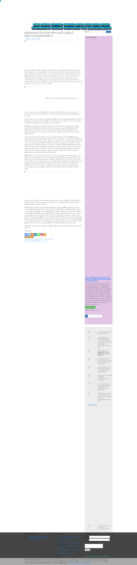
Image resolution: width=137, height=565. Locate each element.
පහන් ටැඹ (96, 25)
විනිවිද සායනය (69, 25)
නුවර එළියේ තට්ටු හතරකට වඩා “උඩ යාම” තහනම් (38, 239)
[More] (44, 234)
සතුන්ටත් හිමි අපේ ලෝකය (41, 28)
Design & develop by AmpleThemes (80, 563)
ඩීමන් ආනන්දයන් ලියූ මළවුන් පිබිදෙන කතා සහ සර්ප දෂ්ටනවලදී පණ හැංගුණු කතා (105, 361)
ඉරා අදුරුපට (105, 25)
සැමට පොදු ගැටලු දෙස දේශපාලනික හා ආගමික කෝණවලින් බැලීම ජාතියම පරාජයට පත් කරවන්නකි (104, 387)
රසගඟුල (88, 25)
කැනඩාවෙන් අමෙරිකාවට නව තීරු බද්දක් (69, 542)
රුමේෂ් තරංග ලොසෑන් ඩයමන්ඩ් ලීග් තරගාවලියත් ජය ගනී (104, 527)
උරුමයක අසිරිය (57, 28)
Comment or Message (92, 542)
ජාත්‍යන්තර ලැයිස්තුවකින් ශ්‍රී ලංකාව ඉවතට (36, 241)
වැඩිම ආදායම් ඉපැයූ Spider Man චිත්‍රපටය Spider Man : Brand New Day (104, 353)
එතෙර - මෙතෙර (57, 25)
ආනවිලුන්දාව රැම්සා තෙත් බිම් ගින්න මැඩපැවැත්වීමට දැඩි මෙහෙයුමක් (105, 378)
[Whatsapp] (38, 234)
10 (98, 316)
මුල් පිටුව (37, 25)
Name (87, 537)
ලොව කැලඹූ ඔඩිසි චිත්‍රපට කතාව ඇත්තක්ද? (105, 332)
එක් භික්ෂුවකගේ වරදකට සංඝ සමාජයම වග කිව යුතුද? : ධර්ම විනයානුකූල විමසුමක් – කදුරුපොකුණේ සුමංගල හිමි (105, 397)
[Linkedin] (35, 234)
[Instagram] (41, 234)
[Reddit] (32, 234)
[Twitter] (29, 234)
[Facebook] (26, 234)
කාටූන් (84, 28)
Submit (87, 550)
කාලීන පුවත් (45, 25)
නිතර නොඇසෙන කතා (72, 28)
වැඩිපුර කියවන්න (90, 307)
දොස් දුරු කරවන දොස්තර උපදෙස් (99, 28)
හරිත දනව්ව (80, 25)
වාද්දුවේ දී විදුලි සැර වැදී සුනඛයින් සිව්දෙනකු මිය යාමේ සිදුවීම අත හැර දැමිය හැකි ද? (104, 369)
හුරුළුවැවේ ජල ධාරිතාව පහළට (66, 554)
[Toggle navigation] (28, 21)
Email (87, 540)
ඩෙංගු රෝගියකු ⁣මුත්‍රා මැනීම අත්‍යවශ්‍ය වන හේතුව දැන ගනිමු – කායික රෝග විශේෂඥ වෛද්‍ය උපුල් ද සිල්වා (98, 279)
